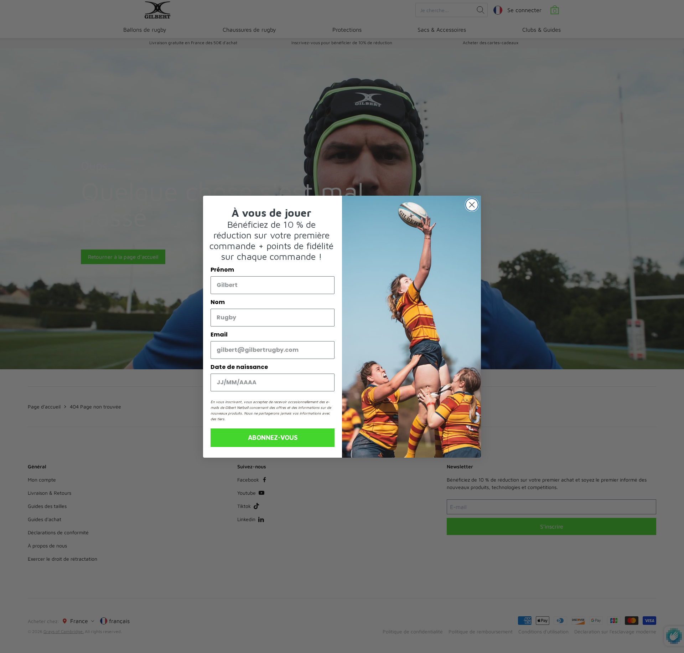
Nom (218, 302)
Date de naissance (239, 367)
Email (219, 334)
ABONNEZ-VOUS (272, 437)
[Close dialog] (472, 205)
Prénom (222, 270)
